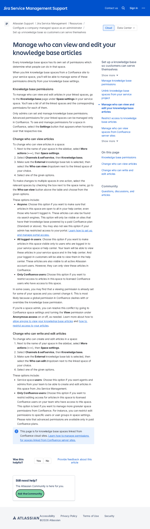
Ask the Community (30, 493)
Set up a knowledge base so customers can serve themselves (119, 65)
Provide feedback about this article (75, 461)
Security (109, 515)
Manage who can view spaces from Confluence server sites (116, 132)
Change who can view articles (119, 163)
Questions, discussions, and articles (118, 193)
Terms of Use (91, 515)
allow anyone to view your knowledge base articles (43, 321)
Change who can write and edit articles (117, 172)
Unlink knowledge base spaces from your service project (116, 94)
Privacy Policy (69, 515)
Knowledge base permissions (119, 157)
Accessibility (47, 515)
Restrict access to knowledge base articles (119, 120)
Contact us (111, 8)
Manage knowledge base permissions (117, 82)
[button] (123, 8)
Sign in (134, 8)
